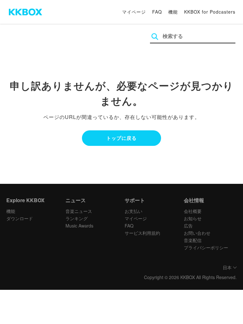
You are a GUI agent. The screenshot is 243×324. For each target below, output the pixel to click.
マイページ (134, 12)
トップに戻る (121, 137)
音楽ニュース (78, 211)
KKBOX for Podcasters (209, 12)
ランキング (76, 218)
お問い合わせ (197, 233)
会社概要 (193, 211)
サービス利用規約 (142, 233)
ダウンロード (19, 218)
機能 (173, 12)
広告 (188, 225)
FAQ (157, 12)
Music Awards (79, 225)
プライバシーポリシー (206, 247)
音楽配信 (193, 240)
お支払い (133, 211)
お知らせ (193, 218)
